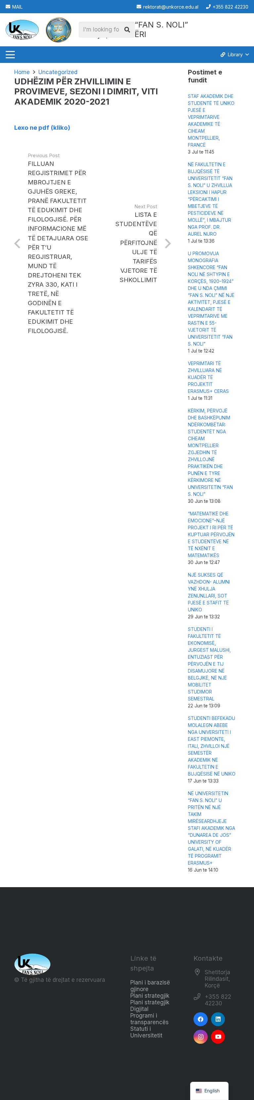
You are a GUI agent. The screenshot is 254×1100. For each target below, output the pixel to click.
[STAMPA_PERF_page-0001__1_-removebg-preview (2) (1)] (58, 30)
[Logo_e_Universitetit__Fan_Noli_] (22, 30)
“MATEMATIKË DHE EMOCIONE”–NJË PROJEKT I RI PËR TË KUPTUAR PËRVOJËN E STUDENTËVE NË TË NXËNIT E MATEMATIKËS (211, 534)
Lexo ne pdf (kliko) (42, 127)
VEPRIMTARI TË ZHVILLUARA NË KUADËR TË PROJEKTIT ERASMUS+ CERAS (208, 377)
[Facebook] (200, 1019)
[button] (10, 54)
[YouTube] (218, 1037)
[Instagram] (200, 1037)
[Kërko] (127, 30)
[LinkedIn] (218, 1019)
